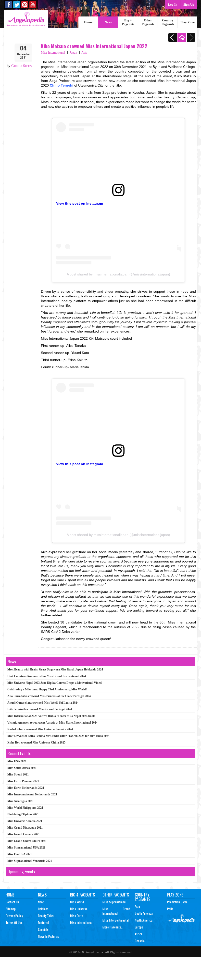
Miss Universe (79, 908)
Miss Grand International (116, 911)
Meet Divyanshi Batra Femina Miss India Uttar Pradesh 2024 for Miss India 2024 (58, 736)
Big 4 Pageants (128, 22)
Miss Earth (76, 915)
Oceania (140, 940)
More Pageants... (112, 927)
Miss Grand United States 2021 (27, 841)
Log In (172, 4)
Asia (84, 52)
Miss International (53, 52)
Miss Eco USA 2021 (19, 854)
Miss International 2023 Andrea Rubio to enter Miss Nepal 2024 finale (51, 716)
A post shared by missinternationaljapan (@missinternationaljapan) (118, 274)
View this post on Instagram (79, 203)
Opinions (43, 908)
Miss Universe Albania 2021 (24, 821)
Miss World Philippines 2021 (25, 807)
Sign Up (188, 4)
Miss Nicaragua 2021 (20, 801)
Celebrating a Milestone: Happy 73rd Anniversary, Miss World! (47, 689)
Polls (170, 908)
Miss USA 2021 (16, 761)
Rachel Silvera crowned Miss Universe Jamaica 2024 (40, 729)
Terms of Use (14, 922)
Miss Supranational (114, 901)
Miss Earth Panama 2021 (23, 781)
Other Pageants (148, 22)
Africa (138, 933)
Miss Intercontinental (115, 920)
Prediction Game (177, 901)
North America (143, 920)
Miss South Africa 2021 (22, 768)
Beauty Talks (46, 915)
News (108, 22)
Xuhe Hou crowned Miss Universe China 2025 (36, 742)
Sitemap (11, 908)
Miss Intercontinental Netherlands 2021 (32, 794)
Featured (43, 922)
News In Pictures (48, 936)
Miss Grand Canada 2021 (23, 834)
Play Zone (187, 22)
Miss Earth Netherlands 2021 (25, 788)
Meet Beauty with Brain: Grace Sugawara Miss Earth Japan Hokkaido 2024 (55, 669)
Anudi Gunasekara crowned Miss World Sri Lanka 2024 (42, 702)
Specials (43, 929)
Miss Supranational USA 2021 (26, 847)
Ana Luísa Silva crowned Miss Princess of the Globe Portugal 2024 (49, 696)
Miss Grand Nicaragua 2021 (25, 827)
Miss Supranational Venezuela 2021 (29, 861)
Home (88, 22)
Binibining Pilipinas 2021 (23, 814)
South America (144, 913)
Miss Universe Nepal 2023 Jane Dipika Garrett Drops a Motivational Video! (54, 682)
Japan (73, 52)
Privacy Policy (14, 915)
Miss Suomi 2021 (18, 774)
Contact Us (12, 901)
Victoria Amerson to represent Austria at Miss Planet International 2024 (52, 722)
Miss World (77, 901)
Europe (139, 927)
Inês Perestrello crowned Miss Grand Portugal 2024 (39, 709)
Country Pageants (168, 22)
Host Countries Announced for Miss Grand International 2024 (46, 676)
